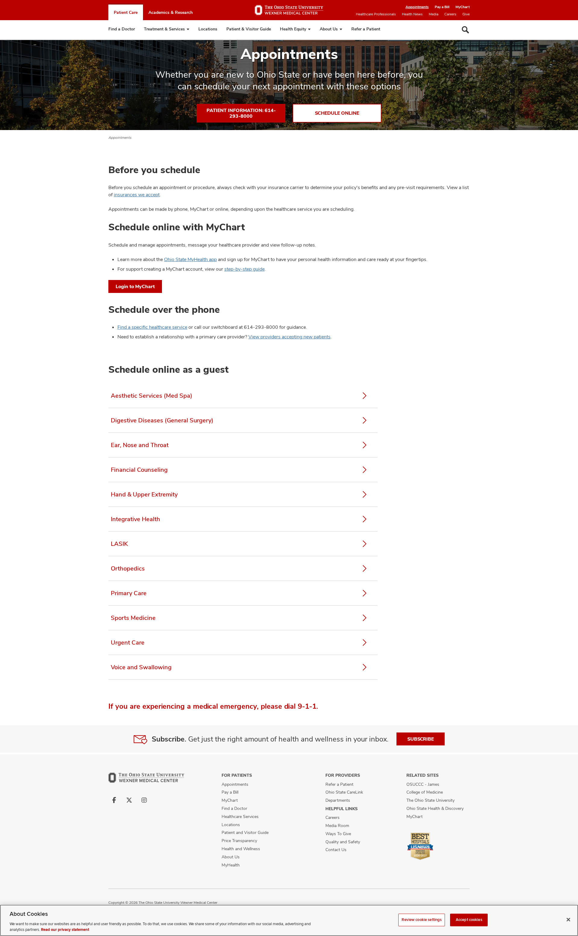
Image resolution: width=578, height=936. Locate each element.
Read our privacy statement (65, 929)
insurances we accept (137, 194)
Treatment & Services (164, 29)
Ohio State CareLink (344, 792)
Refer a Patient (365, 29)
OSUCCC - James (422, 784)
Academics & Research (170, 12)
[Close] (568, 919)
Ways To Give (338, 833)
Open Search (465, 29)
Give (466, 14)
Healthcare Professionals (376, 14)
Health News (412, 14)
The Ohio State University (430, 800)
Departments (337, 800)
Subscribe (420, 739)
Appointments (417, 7)
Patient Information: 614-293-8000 (241, 113)
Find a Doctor (121, 29)
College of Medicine (424, 792)
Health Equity (293, 29)
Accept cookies (469, 919)
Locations (207, 29)
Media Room (337, 825)
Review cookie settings (422, 919)
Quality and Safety (342, 841)
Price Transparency (239, 840)
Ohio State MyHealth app (190, 259)
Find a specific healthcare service (152, 327)
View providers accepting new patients (289, 337)
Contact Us (335, 849)
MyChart (462, 7)
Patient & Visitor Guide (248, 29)
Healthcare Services (240, 816)
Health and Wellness (241, 848)
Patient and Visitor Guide (245, 832)
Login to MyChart (135, 286)
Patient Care (126, 12)
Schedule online (337, 113)
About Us (329, 29)
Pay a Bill (442, 7)
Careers (450, 14)
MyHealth (231, 865)
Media (433, 14)
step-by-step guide (244, 269)
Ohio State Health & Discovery (435, 808)
